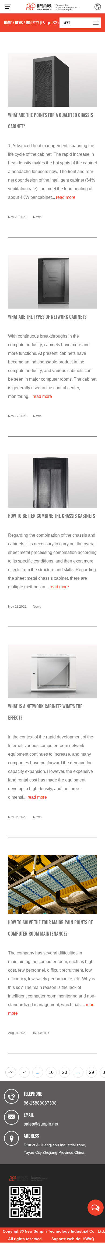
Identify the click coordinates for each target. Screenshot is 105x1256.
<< (10, 1072)
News (19, 22)
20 (64, 1072)
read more (65, 197)
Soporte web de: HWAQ (72, 1239)
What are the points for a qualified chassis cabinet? (50, 121)
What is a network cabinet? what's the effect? (45, 712)
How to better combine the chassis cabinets (51, 516)
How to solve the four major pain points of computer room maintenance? (50, 928)
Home (8, 22)
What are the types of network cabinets (47, 317)
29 (91, 1072)
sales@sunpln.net (41, 1124)
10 (51, 1072)
